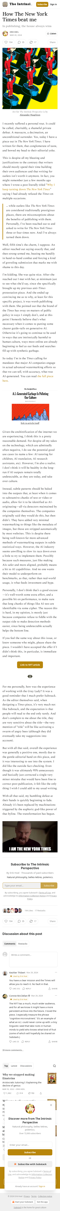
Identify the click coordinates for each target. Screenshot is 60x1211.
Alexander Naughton (30, 115)
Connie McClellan (18, 995)
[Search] (54, 1066)
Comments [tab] (9, 943)
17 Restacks (40, 910)
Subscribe (42, 4)
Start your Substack (24, 1202)
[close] (51, 1105)
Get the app (42, 1202)
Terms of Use (45, 892)
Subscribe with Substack (32, 1164)
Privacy (27, 1196)
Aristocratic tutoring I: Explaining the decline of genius (21, 1084)
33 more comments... (13, 1050)
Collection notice (45, 1196)
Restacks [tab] (22, 943)
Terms (34, 1196)
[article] (30, 1084)
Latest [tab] (14, 1065)
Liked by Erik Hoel (20, 976)
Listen (53, 33)
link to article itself (30, 423)
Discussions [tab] (26, 1065)
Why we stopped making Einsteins (18, 1076)
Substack (17, 1207)
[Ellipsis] (56, 972)
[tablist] (15, 944)
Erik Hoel (14, 32)
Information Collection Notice (32, 895)
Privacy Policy (35, 1177)
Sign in (53, 4)
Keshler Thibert (17, 972)
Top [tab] (6, 1065)
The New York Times (38, 189)
